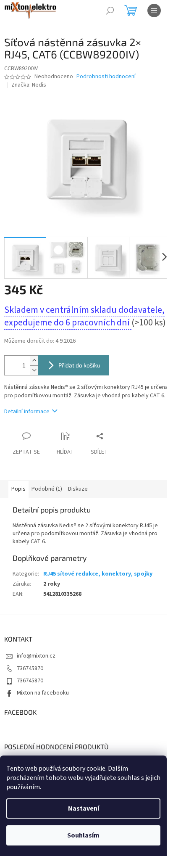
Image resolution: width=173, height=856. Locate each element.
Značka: (28, 85)
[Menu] (154, 10)
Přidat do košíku (79, 365)
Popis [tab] (18, 489)
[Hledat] (110, 10)
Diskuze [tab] (78, 489)
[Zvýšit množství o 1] (34, 360)
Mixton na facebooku (43, 693)
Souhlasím (83, 835)
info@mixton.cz (36, 656)
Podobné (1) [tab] (46, 489)
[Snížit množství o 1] (34, 370)
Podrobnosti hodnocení (106, 77)
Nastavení (83, 808)
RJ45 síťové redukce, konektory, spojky (97, 574)
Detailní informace (27, 411)
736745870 (30, 668)
